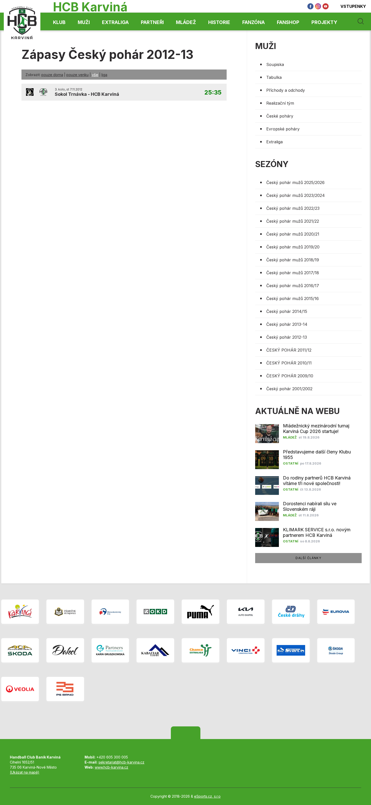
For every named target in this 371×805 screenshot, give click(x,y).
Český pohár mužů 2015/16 (292, 298)
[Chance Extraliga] (200, 650)
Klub (59, 22)
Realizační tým (280, 103)
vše (95, 75)
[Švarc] (291, 650)
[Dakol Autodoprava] (65, 650)
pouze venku (77, 75)
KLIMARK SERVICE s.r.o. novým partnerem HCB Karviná (317, 532)
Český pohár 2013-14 (286, 324)
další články (308, 558)
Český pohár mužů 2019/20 (293, 246)
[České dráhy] (291, 612)
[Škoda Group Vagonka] (336, 650)
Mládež (186, 22)
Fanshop (288, 22)
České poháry (279, 116)
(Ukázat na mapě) (24, 772)
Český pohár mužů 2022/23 (293, 208)
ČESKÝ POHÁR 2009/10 (289, 375)
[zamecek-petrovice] (65, 612)
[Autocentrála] (20, 650)
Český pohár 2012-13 (286, 337)
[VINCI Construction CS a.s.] (245, 650)
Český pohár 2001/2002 (289, 388)
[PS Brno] (65, 689)
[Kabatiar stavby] (155, 650)
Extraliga (115, 22)
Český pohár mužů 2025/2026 (295, 182)
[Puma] (200, 612)
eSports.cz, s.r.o (207, 796)
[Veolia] (20, 689)
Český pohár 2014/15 (286, 311)
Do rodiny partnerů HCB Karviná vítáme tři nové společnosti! (317, 480)
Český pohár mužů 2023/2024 (295, 195)
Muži (84, 22)
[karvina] (20, 612)
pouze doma (52, 75)
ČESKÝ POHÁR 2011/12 (288, 350)
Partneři (152, 22)
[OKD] (155, 612)
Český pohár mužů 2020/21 (292, 234)
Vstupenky (353, 6)
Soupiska (275, 64)
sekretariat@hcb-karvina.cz (121, 762)
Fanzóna (253, 22)
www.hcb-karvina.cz (111, 767)
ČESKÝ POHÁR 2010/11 (289, 362)
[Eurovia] (336, 612)
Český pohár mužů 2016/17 (292, 285)
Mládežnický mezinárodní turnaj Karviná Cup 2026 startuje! (316, 428)
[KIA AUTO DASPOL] (245, 612)
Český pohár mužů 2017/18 (292, 272)
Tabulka (274, 77)
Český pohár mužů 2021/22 (292, 221)
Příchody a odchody (285, 90)
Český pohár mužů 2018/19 (292, 259)
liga (104, 75)
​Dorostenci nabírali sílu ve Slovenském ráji (309, 506)
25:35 (213, 92)
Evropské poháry (283, 128)
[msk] (110, 612)
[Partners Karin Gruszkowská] (110, 650)
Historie (219, 22)
